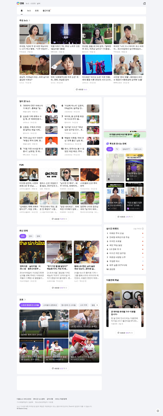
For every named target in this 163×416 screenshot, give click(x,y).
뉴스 (27, 3)
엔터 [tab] (30, 236)
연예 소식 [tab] (137, 149)
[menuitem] (21, 10)
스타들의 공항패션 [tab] (50, 305)
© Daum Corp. (22, 408)
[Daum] (18, 3)
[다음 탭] (97, 305)
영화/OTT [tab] (126, 149)
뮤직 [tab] (23, 236)
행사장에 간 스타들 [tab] (68, 305)
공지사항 (50, 399)
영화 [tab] (38, 236)
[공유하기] (144, 3)
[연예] (22, 3)
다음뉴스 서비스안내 (24, 399)
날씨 (38, 3)
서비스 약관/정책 (61, 399)
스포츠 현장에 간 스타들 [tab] (30, 305)
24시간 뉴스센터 (39, 399)
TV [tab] (117, 149)
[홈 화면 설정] (157, 410)
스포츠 (33, 3)
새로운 (82, 89)
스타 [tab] (109, 149)
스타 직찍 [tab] (83, 305)
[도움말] (142, 228)
